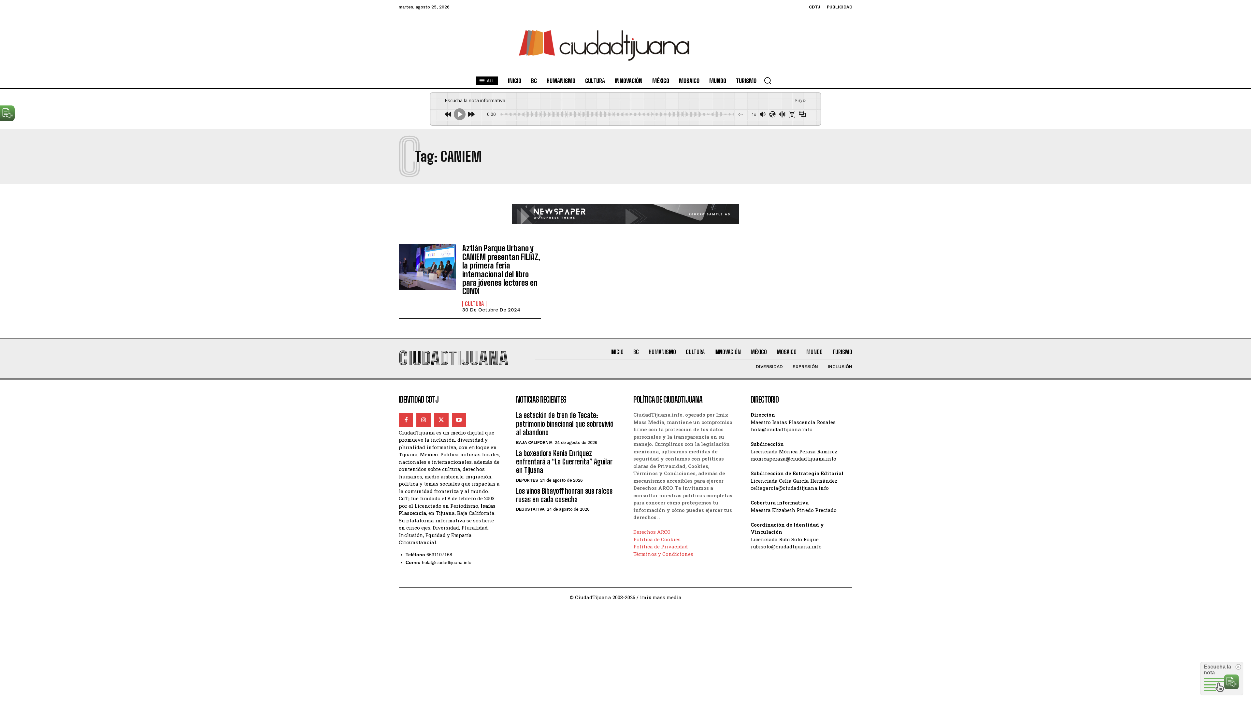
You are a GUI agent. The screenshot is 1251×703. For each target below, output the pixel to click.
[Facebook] (406, 420)
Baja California (534, 442)
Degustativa (530, 509)
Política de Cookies (657, 539)
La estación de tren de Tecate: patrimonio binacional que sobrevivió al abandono (564, 424)
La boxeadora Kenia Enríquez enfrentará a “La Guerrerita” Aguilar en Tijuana (564, 462)
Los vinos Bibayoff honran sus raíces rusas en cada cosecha (564, 495)
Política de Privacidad (660, 546)
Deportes (527, 480)
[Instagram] (423, 420)
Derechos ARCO (651, 532)
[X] (441, 420)
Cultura (474, 304)
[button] (767, 80)
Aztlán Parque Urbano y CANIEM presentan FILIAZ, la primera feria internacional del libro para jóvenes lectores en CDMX (501, 269)
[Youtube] (459, 420)
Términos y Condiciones (663, 554)
